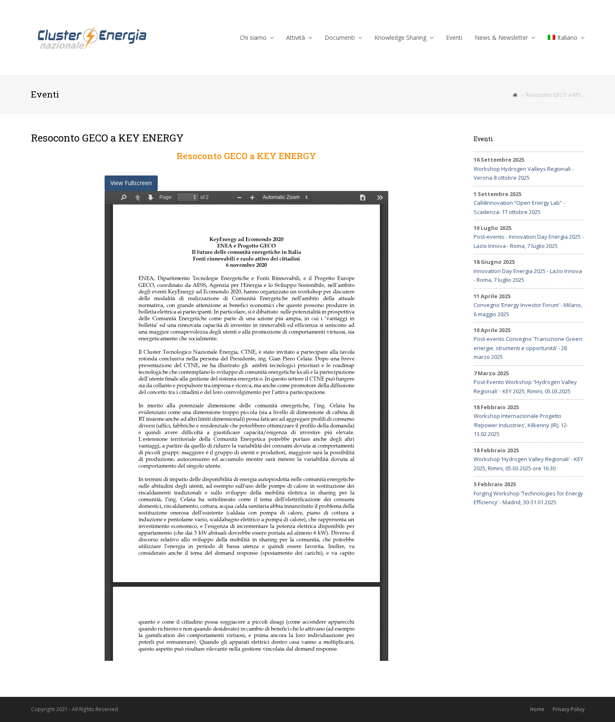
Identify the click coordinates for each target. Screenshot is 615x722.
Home (537, 709)
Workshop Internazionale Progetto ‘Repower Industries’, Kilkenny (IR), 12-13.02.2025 (521, 425)
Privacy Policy (568, 709)
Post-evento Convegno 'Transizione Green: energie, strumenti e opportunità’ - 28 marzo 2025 (528, 348)
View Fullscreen (131, 183)
